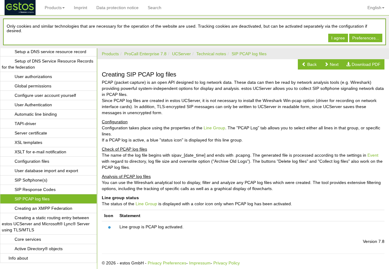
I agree (338, 38)
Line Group (214, 127)
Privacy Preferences (167, 262)
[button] (309, 64)
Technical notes (211, 53)
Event (372, 155)
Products (53, 7)
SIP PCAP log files (249, 53)
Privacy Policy (226, 262)
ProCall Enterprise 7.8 (145, 53)
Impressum (200, 262)
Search (154, 7)
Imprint (80, 7)
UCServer (181, 53)
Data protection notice (117, 7)
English (374, 7)
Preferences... (365, 38)
